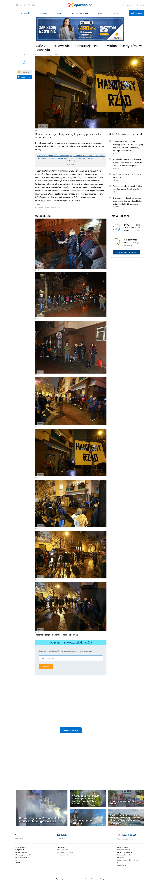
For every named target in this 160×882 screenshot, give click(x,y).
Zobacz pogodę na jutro (126, 252)
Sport (59, 13)
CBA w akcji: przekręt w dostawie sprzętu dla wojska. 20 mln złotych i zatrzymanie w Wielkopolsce (128, 162)
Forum (115, 13)
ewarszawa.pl (77, 879)
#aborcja (56, 634)
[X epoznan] (29, 5)
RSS (16, 860)
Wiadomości (25, 13)
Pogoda (44, 13)
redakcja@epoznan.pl (64, 850)
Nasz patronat (19, 850)
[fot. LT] (70, 92)
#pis (65, 634)
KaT (42, 205)
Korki (100, 13)
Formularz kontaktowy (64, 855)
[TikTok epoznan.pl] (25, 5)
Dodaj (46, 666)
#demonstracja (43, 634)
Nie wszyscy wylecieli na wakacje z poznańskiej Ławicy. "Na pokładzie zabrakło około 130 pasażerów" (128, 201)
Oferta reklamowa (20, 847)
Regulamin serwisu (21, 857)
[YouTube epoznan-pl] (33, 5)
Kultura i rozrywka (80, 13)
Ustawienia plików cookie (23, 855)
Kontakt (138, 13)
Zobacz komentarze (71, 730)
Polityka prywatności (21, 852)
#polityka (73, 634)
